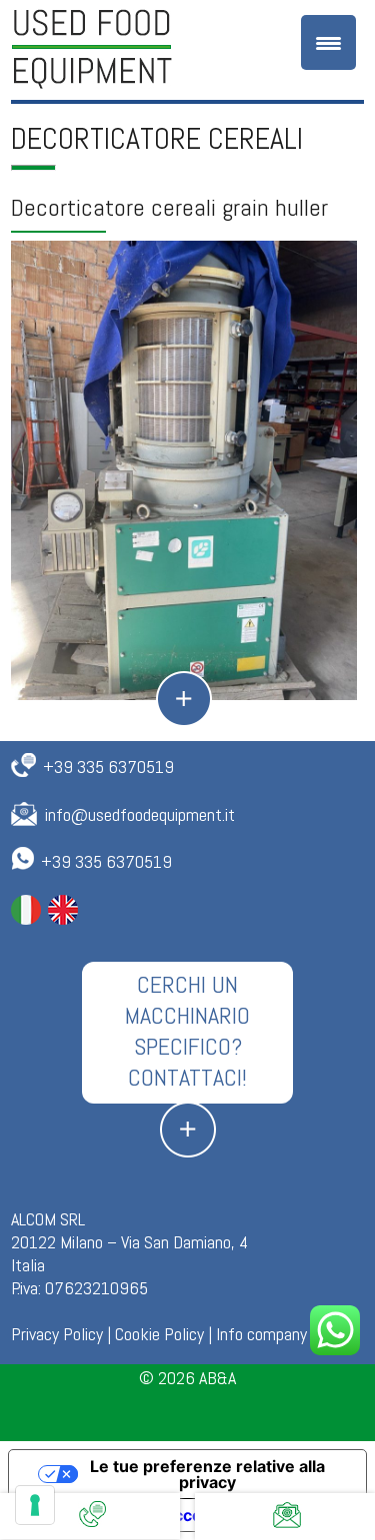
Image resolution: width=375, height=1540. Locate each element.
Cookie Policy (159, 1333)
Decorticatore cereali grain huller (169, 207)
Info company (261, 1333)
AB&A (217, 1377)
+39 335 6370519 (108, 766)
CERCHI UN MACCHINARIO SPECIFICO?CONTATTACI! (187, 1031)
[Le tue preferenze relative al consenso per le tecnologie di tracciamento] (35, 1505)
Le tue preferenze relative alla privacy (207, 1474)
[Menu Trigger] (328, 42)
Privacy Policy (57, 1333)
